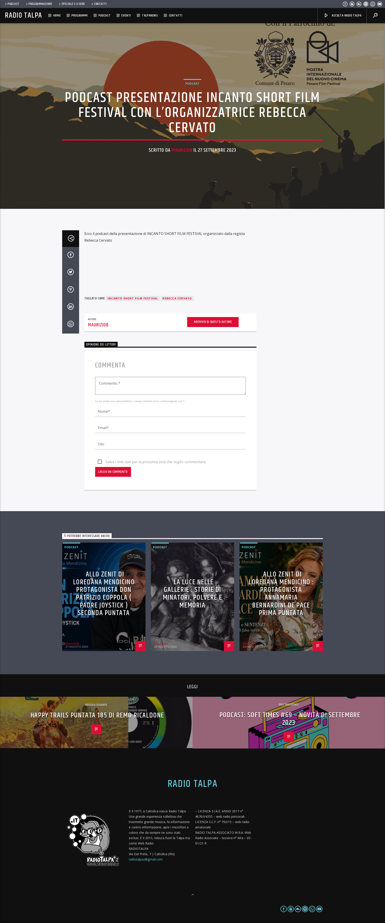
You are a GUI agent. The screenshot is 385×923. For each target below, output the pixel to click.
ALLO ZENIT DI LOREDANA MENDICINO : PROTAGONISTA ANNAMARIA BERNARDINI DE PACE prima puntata (281, 593)
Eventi (126, 15)
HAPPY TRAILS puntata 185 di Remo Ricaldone (97, 715)
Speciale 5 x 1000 (73, 4)
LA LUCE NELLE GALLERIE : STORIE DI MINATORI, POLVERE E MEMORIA (192, 594)
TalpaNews (150, 15)
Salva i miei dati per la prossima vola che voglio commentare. (156, 461)
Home (57, 15)
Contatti (100, 4)
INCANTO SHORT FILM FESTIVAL (133, 298)
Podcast (13, 4)
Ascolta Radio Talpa (346, 15)
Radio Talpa (23, 15)
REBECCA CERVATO (177, 298)
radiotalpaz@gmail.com (146, 859)
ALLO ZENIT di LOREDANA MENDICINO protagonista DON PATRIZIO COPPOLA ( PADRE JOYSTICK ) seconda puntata (104, 593)
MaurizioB (182, 150)
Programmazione (40, 4)
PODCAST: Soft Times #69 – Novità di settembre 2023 (289, 719)
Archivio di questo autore (213, 322)
